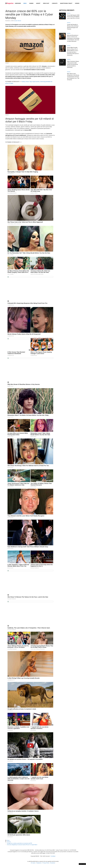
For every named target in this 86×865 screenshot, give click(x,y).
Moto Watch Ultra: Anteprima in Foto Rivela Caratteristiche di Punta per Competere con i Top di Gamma (73, 76)
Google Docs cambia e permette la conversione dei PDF (19, 843)
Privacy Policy (46, 863)
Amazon (9, 841)
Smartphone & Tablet (66, 3)
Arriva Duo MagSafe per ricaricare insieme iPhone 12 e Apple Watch (22, 844)
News (25, 3)
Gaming (31, 3)
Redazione (39, 863)
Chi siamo (33, 863)
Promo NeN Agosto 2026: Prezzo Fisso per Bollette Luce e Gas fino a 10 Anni (73, 16)
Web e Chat (46, 3)
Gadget (38, 3)
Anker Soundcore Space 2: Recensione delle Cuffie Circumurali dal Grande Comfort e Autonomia (73, 64)
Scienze (77, 3)
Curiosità (54, 3)
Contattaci (53, 856)
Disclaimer (52, 863)
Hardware (18, 3)
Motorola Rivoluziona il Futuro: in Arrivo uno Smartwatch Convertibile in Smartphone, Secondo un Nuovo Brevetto (73, 38)
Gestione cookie (82, 863)
